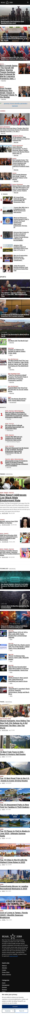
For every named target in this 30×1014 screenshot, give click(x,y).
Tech (12, 630)
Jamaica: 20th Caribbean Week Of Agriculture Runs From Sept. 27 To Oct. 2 (21, 247)
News (12, 348)
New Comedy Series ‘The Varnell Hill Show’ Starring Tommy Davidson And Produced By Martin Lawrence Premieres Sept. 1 (20, 164)
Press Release (14, 373)
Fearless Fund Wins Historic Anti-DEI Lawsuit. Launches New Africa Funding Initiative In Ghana (10, 553)
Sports (9, 339)
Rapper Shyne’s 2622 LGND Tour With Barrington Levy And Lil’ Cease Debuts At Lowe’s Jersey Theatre (20, 188)
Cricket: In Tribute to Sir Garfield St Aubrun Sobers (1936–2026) (16, 351)
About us (4, 965)
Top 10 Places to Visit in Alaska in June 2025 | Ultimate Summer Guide (15, 833)
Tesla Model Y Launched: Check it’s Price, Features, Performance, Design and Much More (19, 691)
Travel (9, 718)
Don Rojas (12, 369)
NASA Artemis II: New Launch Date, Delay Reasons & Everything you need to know (18, 679)
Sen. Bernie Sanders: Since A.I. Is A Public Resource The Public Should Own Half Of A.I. (14, 585)
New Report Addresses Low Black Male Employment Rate (13, 497)
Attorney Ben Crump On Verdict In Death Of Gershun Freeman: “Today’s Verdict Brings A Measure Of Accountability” (21, 236)
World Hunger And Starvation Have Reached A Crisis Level (12, 22)
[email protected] (13, 956)
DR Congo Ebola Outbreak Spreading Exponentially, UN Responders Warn (20, 199)
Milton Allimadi (6, 524)
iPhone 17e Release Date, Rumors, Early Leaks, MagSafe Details (18, 657)
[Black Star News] (7, 2)
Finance (6, 492)
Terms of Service (6, 974)
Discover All (9, 474)
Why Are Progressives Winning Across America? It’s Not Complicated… (21, 258)
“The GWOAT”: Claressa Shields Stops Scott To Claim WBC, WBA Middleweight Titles (14, 294)
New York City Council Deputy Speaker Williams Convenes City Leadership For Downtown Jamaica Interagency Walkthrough (16, 415)
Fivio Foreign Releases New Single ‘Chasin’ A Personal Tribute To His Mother (19, 177)
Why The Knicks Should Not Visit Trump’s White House (17, 399)
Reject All (21, 1011)
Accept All (15, 1006)
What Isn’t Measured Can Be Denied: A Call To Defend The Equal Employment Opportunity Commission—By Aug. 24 (21, 222)
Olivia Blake (5, 541)
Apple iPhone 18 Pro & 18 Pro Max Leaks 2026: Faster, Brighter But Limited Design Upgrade (18, 634)
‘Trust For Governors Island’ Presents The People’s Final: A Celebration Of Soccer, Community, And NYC (18, 377)
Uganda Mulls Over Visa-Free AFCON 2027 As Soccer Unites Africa (18, 389)
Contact (4, 970)
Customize (7, 1011)
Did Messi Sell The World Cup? (18, 341)
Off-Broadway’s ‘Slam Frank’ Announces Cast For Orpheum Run (21, 138)
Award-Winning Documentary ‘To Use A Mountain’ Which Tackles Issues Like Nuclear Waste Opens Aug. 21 (20, 150)
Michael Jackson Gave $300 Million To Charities (9, 522)
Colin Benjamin (13, 402)
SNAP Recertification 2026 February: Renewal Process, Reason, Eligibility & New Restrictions (9, 537)
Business (21, 135)
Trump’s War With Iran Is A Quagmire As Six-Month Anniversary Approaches (21, 210)
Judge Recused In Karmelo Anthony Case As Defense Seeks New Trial (21, 268)
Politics (4, 991)
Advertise (4, 967)
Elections (4, 987)
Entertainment (7, 126)
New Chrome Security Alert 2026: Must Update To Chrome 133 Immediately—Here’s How (18, 668)
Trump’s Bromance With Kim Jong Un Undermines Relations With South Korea (14, 58)
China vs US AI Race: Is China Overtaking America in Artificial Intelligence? (14, 627)
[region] (15, 1003)
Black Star (3, 133)
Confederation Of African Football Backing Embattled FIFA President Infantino (15, 315)
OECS (11, 355)
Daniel (4, 919)
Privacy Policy (6, 972)
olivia (11, 639)
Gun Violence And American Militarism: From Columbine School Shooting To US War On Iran (14, 38)
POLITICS (13, 359)
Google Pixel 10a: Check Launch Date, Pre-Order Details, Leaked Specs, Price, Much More (19, 646)
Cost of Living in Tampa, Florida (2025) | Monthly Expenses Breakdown (14, 915)
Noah (3, 756)
